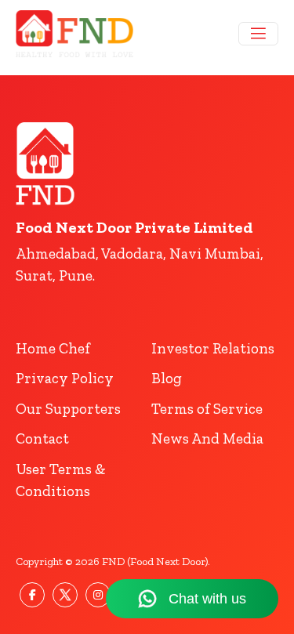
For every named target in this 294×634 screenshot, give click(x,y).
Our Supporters (68, 409)
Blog (166, 378)
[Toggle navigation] (258, 33)
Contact (42, 438)
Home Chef (53, 348)
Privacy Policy (65, 378)
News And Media (207, 438)
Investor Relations (212, 348)
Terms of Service (207, 409)
